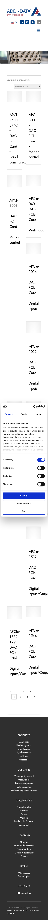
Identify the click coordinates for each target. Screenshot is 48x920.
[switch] (41, 468)
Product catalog (24, 807)
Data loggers (24, 749)
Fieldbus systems (24, 745)
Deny (24, 511)
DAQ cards (24, 741)
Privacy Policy (19, 910)
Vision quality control (24, 776)
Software (24, 756)
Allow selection (24, 503)
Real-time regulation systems (24, 790)
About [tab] (39, 414)
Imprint (9, 910)
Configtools (24, 825)
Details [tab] (24, 414)
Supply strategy (24, 849)
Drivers (24, 814)
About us (24, 842)
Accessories (24, 759)
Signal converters (24, 752)
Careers (24, 856)
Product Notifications (24, 821)
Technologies (24, 876)
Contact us (25, 893)
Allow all (24, 496)
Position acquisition (24, 783)
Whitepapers (24, 873)
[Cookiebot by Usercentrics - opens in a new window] (34, 407)
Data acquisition (24, 787)
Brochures (24, 810)
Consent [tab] (9, 414)
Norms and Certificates (24, 845)
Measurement (24, 779)
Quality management (24, 852)
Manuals (24, 817)
